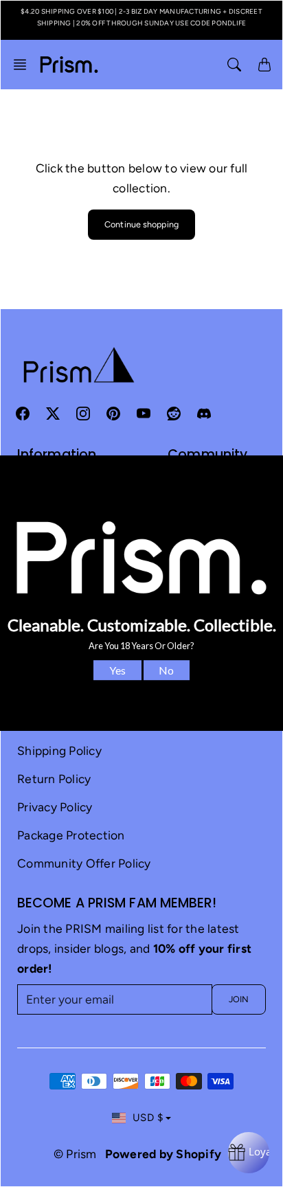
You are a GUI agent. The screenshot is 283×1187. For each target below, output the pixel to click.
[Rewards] (248, 1152)
